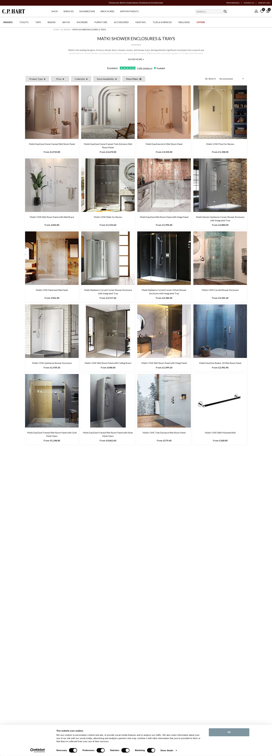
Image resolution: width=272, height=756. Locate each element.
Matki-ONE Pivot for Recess (220, 144)
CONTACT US (248, 3)
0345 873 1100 (264, 3)
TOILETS (23, 22)
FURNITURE (100, 22)
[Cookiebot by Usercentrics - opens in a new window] (37, 750)
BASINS (52, 22)
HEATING (140, 22)
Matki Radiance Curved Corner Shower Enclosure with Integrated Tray (108, 292)
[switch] (101, 750)
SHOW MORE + (136, 59)
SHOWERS (82, 22)
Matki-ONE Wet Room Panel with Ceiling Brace (108, 363)
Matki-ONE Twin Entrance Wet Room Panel (164, 432)
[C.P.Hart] (13, 11)
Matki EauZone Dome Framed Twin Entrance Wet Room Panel (108, 146)
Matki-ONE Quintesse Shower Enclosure (52, 363)
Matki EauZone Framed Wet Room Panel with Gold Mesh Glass (52, 434)
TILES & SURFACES (162, 22)
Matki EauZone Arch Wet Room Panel (164, 144)
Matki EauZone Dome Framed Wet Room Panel (52, 144)
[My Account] (256, 11)
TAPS (38, 22)
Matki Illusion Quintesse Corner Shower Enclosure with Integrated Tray (220, 219)
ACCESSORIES (121, 22)
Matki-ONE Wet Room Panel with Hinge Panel (164, 363)
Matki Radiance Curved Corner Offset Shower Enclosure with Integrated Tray (164, 292)
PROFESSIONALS (232, 3)
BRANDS (8, 22)
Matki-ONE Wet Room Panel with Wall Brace (52, 217)
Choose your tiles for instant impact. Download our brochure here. (136, 3)
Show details (166, 750)
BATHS (66, 22)
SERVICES (68, 11)
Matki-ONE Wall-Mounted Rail (220, 432)
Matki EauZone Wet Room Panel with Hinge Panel (164, 217)
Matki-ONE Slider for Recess (108, 217)
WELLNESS (184, 22)
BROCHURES (107, 11)
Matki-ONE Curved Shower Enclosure (220, 290)
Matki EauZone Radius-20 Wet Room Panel (220, 363)
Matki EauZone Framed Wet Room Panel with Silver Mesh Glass (108, 434)
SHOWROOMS (87, 11)
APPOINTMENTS (129, 11)
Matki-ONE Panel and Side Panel (52, 290)
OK (229, 732)
